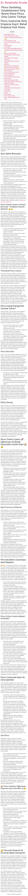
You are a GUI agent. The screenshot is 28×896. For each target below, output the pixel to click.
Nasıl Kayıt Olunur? (9, 75)
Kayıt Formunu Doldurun (10, 53)
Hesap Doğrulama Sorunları (11, 80)
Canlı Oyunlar (7, 78)
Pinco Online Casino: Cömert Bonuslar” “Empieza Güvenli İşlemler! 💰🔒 (13, 37)
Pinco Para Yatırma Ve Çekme (11, 72)
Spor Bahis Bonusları (9, 34)
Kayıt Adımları (7, 94)
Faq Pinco (6, 64)
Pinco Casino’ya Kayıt (9, 95)
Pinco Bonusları (8, 45)
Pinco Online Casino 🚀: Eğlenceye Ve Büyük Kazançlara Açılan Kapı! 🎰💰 (13, 50)
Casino (6, 92)
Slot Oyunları (7, 91)
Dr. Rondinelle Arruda (14, 2)
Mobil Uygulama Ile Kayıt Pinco (12, 76)
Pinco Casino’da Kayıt (9, 73)
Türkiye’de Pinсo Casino (10, 40)
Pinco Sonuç (7, 47)
